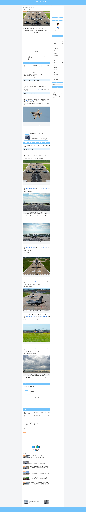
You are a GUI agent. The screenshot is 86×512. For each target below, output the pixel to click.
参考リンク (29, 58)
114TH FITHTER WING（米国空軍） (34, 25)
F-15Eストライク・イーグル (29, 100)
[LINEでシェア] (36, 447)
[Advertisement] (36, 44)
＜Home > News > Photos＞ (43, 188)
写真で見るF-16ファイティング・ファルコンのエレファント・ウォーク (36, 56)
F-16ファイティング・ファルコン (36, 89)
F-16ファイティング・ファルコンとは (57, 93)
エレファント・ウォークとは (56, 90)
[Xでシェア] (33, 447)
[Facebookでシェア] (34, 447)
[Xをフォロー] (35, 450)
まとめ (28, 59)
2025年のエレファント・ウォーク (32, 57)
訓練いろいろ (25, 432)
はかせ (58, 27)
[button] (39, 447)
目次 (35, 51)
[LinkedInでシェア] (38, 447)
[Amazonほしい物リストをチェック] (37, 450)
